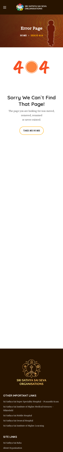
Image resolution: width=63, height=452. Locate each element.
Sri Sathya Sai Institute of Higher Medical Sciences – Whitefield (28, 409)
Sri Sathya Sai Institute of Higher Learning (23, 426)
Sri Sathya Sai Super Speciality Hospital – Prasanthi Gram (31, 401)
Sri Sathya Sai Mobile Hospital (17, 415)
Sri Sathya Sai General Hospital (18, 420)
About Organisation (12, 448)
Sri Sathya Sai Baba (12, 443)
